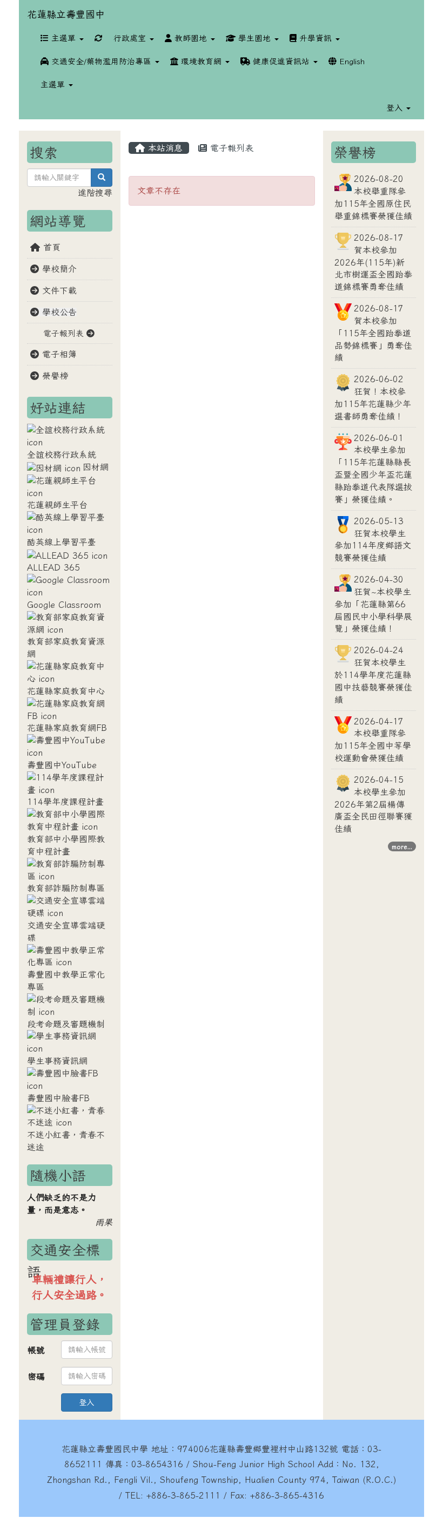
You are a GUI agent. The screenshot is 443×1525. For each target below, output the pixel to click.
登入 (86, 1402)
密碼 (36, 1376)
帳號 (36, 1350)
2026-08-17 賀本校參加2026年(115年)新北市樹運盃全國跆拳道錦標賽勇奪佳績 (373, 262)
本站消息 (164, 148)
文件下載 (58, 290)
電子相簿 (58, 354)
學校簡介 (58, 269)
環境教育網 (201, 61)
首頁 (50, 247)
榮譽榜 (53, 375)
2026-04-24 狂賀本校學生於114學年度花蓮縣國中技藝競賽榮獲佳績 (373, 674)
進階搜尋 (95, 192)
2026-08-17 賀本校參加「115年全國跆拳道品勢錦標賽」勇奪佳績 (373, 333)
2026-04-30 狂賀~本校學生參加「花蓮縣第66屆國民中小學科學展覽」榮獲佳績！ (373, 604)
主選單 (63, 38)
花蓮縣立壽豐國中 (66, 14)
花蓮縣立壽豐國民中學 (105, 1449)
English (351, 61)
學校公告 (58, 312)
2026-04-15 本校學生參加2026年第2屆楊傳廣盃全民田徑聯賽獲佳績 (373, 804)
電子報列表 (230, 148)
